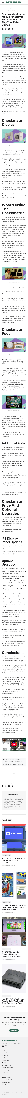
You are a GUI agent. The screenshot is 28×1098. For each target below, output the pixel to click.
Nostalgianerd (9, 227)
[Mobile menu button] (3, 2)
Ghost (22, 1092)
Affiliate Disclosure (6, 1075)
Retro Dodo (4, 1094)
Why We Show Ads (6, 1065)
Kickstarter (13, 101)
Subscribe (14, 1030)
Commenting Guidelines (7, 1079)
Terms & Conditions (6, 1077)
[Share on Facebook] (3, 29)
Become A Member (6, 1052)
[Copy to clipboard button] (12, 29)
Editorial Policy (5, 1070)
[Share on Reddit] (9, 29)
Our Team (4, 1057)
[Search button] (25, 2)
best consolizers (6, 474)
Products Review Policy (7, 1067)
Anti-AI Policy (5, 1072)
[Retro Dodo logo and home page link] (13, 2)
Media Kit (4, 1062)
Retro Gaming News (6, 855)
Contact (4, 1084)
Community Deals (6, 1082)
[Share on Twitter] (5, 29)
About (3, 1050)
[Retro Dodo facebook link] (3, 1046)
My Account (5, 1055)
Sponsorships (5, 1060)
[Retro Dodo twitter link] (5, 1046)
